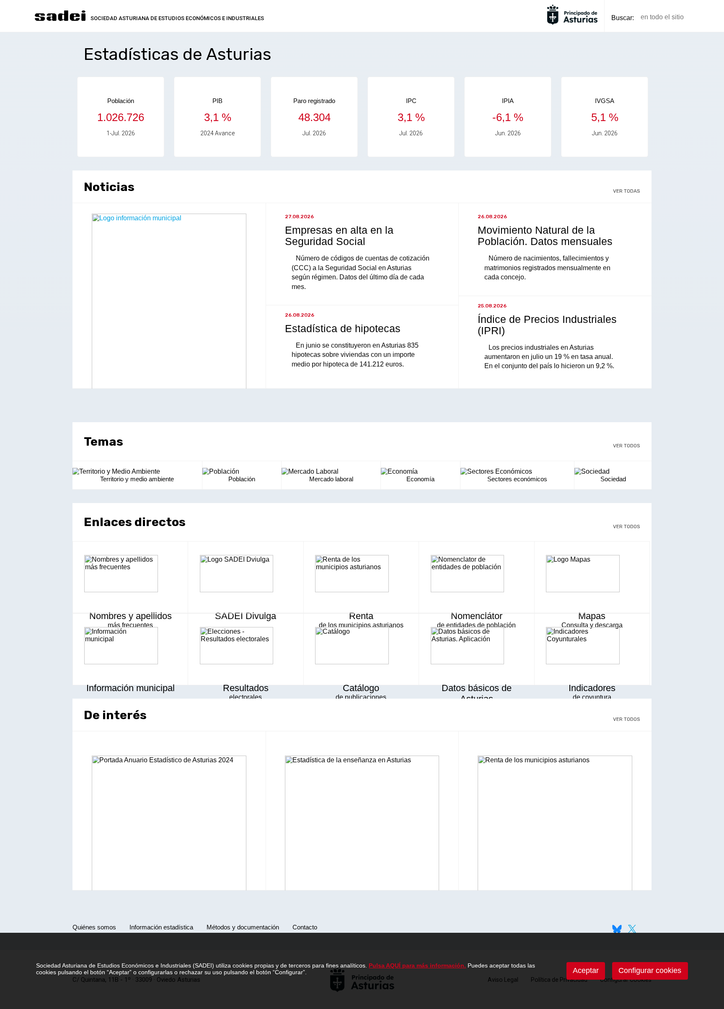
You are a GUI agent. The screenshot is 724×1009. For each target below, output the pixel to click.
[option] (120, 117)
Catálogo (361, 688)
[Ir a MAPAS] (592, 574)
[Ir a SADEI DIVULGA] (245, 574)
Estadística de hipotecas (343, 328)
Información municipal (130, 688)
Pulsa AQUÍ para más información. (417, 965)
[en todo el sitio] (704, 17)
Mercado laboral (331, 479)
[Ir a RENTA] (361, 574)
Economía (420, 479)
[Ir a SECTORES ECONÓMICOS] (517, 471)
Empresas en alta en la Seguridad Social (339, 235)
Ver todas (626, 191)
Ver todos (626, 446)
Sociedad (613, 479)
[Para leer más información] (169, 834)
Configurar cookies (649, 970)
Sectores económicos (517, 479)
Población (241, 479)
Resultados (246, 688)
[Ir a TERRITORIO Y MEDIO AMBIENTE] (137, 471)
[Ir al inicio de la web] (60, 19)
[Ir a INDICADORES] (592, 646)
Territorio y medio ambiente (137, 479)
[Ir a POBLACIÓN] (241, 471)
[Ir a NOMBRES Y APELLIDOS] (130, 574)
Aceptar (586, 970)
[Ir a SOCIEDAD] (613, 471)
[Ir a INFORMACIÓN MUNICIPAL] (130, 646)
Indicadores (592, 688)
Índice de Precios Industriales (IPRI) (547, 324)
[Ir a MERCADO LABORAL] (331, 471)
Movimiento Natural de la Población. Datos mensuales (545, 235)
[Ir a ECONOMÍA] (420, 471)
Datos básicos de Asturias (477, 693)
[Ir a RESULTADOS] (245, 646)
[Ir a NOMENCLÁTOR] (476, 574)
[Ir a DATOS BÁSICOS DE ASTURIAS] (476, 646)
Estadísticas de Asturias (177, 54)
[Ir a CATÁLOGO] (361, 646)
